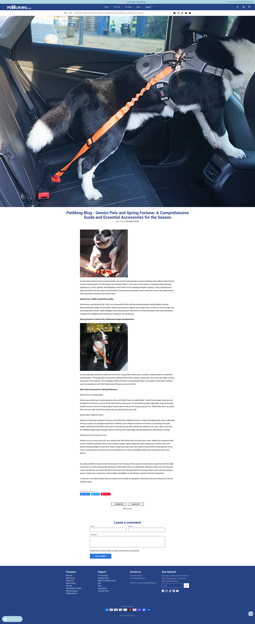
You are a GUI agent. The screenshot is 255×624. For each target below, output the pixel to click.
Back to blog (127, 508)
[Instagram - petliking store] (178, 13)
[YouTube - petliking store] (189, 13)
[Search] (237, 7)
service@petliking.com (138, 578)
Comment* (94, 534)
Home (65, 13)
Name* (92, 526)
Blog (70, 13)
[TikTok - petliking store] (182, 13)
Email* (130, 526)
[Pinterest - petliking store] (186, 13)
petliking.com (130, 616)
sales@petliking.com (149, 583)
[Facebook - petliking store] (174, 13)
